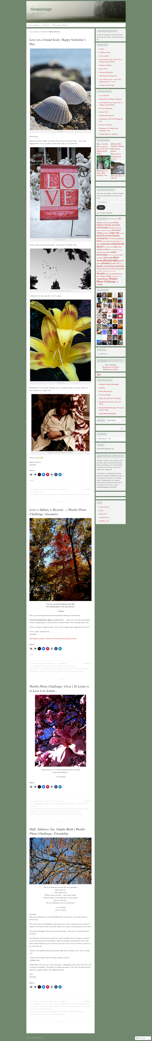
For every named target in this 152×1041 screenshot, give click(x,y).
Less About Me (45, 25)
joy (115, 246)
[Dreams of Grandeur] (118, 167)
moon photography (101, 252)
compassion (103, 230)
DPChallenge (106, 233)
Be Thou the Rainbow (106, 108)
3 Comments (87, 489)
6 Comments (87, 663)
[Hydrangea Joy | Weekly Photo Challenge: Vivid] (103, 173)
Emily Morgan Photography (107, 413)
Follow (101, 207)
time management (114, 274)
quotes (59, 811)
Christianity (41, 809)
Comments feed (104, 517)
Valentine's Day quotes (67, 494)
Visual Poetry (103, 278)
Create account (104, 507)
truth (71, 1011)
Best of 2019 (103, 69)
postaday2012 (51, 811)
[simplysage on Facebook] (110, 367)
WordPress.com (104, 521)
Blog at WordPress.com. (35, 1037)
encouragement (53, 809)
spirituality (119, 265)
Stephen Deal (101, 268)
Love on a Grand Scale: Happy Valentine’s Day (57, 41)
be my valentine (39, 494)
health (107, 241)
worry (117, 282)
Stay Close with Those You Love (78, 1004)
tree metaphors (101, 276)
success (108, 268)
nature (108, 252)
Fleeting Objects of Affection (108, 134)
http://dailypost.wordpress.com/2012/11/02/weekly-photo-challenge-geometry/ (53, 639)
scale (49, 390)
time (107, 273)
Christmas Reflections (106, 72)
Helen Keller (112, 241)
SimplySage (41, 9)
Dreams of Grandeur (105, 125)
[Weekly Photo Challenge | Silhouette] (118, 145)
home (121, 241)
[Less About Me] (102, 144)
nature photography (82, 668)
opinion (121, 255)
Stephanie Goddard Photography (109, 384)
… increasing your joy (38, 13)
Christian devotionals (112, 225)
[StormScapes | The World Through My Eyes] (103, 162)
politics (99, 263)
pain (98, 258)
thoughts (101, 273)
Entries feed (103, 514)
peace (101, 257)
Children (100, 224)
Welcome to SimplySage (33, 25)
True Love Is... (40, 492)
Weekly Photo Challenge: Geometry (71, 671)
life (104, 249)
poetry (121, 260)
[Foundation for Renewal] (118, 157)
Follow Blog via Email (106, 190)
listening (72, 809)
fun (51, 668)
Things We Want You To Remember (110, 398)
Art (35, 809)
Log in (101, 510)
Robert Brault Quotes (105, 391)
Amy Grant (111, 218)
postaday (43, 671)
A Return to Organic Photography (60, 25)
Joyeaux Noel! (103, 112)
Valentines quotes (83, 494)
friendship (45, 668)
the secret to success (111, 271)
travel (121, 274)
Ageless (101, 49)
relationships (34, 814)
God (99, 240)
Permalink (63, 489)
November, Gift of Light (106, 85)
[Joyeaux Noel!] (116, 154)
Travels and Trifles (105, 395)
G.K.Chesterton (112, 238)
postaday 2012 (52, 671)
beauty (116, 222)
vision (119, 276)
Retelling (102, 388)
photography (34, 671)
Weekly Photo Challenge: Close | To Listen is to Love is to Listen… (59, 688)
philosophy (85, 809)
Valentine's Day (52, 494)
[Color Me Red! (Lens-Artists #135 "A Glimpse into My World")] (103, 150)
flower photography (111, 235)
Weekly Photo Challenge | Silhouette (110, 99)
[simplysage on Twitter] (110, 369)
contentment (109, 230)
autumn (99, 222)
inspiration (63, 809)
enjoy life (37, 668)
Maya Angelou (112, 249)
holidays (118, 241)
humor (99, 244)
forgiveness (41, 1011)
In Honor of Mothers (105, 65)
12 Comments (87, 1001)
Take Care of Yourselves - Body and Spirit (44, 1006)
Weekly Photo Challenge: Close (71, 814)
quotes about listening (72, 811)
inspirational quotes (61, 668)
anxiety (115, 218)
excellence (122, 233)
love (72, 668)
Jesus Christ (107, 247)
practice (121, 263)
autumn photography (108, 222)
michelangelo (119, 249)
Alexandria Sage (37, 489)
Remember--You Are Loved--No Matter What (50, 666)
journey (112, 247)
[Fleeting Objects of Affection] (118, 177)
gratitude (103, 241)
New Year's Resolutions (113, 255)
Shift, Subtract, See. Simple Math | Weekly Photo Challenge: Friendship (57, 831)
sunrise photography (117, 268)
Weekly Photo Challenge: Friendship (51, 1014)
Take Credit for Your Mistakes (72, 1006)
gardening (120, 238)
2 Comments (87, 801)
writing (99, 284)
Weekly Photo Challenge (49, 814)
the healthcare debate (101, 271)
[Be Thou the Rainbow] (118, 150)
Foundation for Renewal (106, 115)
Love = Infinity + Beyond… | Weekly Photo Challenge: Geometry (57, 511)
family (99, 235)
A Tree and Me (104, 56)
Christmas (112, 228)
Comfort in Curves (104, 52)
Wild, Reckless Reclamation (108, 76)
